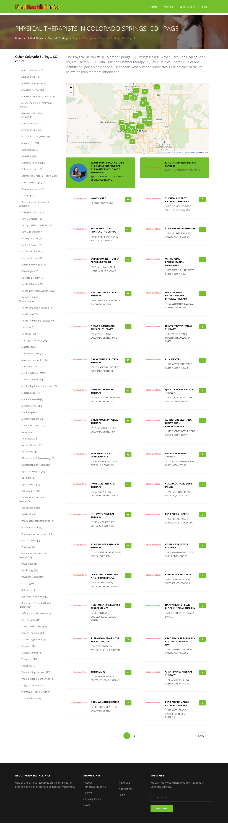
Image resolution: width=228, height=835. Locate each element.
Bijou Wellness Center (105, 702)
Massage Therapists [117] (34, 360)
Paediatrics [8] (28, 514)
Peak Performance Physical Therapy (177, 703)
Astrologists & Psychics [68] (35, 136)
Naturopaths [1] (29, 432)
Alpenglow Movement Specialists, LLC (105, 640)
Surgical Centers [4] (31, 652)
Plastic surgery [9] (30, 540)
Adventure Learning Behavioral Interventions (178, 423)
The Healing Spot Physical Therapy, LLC (178, 200)
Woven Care (98, 198)
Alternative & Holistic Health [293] (31, 115)
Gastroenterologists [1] (33, 264)
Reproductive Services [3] (34, 596)
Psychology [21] (29, 570)
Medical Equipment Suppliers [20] (39, 386)
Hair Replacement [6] (32, 277)
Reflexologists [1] (30, 590)
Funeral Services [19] (32, 258)
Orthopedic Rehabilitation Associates (175, 262)
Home (153, 7)
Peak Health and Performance (101, 455)
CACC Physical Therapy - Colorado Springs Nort (180, 641)
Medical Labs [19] (30, 392)
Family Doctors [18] (31, 218)
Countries (188, 7)
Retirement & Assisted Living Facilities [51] (35, 604)
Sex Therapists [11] (31, 619)
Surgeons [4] (28, 646)
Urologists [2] (28, 665)
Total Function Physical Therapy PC (103, 230)
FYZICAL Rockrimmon (178, 574)
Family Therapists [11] (32, 231)
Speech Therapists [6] (32, 632)
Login (205, 7)
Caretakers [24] (29, 156)
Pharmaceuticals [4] (31, 527)
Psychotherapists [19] (32, 576)
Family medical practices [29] (36, 225)
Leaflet (167, 152)
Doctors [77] (27, 195)
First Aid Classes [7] (31, 245)
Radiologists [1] (29, 583)
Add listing (125, 789)
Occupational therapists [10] (36, 464)
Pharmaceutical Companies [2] (37, 520)
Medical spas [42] (30, 412)
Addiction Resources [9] (33, 83)
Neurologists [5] (29, 438)
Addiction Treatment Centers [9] (38, 96)
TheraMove (98, 671)
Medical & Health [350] (33, 373)
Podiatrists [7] (28, 547)
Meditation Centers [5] (33, 425)
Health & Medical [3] (32, 284)
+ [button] (71, 87)
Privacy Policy (93, 799)
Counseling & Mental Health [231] (39, 175)
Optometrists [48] (30, 484)
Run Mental (173, 359)
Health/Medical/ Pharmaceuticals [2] (29, 299)
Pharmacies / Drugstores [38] (36, 534)
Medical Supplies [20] (32, 418)
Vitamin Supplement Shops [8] (37, 678)
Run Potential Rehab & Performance (105, 606)
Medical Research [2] (32, 399)
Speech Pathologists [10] (34, 626)
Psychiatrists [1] (29, 563)
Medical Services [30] (32, 405)
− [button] (71, 93)
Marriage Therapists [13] (34, 340)
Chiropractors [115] (31, 169)
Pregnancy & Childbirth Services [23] (32, 555)
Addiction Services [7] (32, 89)
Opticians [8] (28, 477)
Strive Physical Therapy (180, 228)
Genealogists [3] (29, 271)
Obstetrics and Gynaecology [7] (37, 458)
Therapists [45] (29, 659)
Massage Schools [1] (32, 353)
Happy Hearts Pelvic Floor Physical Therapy (180, 606)
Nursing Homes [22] (31, 445)
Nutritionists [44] (30, 451)
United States (35, 38)
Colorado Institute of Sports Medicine (105, 260)
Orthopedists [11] (30, 490)
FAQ (87, 805)
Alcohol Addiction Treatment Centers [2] (35, 104)
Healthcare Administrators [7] (37, 307)
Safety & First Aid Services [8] (36, 613)
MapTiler (177, 152)
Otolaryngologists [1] (32, 507)
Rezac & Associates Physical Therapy (103, 327)
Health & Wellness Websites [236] (38, 290)
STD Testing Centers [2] (33, 639)
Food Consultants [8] (32, 251)
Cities (169, 7)
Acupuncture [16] (30, 76)
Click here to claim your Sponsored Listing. (107, 178)
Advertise (124, 782)
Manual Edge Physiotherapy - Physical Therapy (176, 295)
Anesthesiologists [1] (32, 123)
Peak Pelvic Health (177, 513)
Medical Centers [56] (32, 379)
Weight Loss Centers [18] (34, 685)
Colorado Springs (58, 38)
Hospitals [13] (28, 333)
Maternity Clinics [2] (31, 366)
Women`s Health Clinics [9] (35, 691)
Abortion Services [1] (32, 70)
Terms (88, 792)
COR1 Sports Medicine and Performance (104, 576)
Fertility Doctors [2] (31, 238)
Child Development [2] (33, 162)
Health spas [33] (29, 314)
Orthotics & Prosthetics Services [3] (32, 499)
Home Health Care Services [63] (38, 320)
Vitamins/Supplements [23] (35, 672)
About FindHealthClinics (95, 784)
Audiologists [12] (30, 143)
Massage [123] (28, 346)
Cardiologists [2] (29, 149)
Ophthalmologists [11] (33, 471)
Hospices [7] (27, 327)
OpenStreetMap (191, 152)
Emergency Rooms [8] (32, 212)
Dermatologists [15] (31, 182)
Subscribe (161, 808)
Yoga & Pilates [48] (31, 698)
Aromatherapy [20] (31, 129)
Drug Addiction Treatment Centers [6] (34, 203)
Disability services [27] (32, 189)
